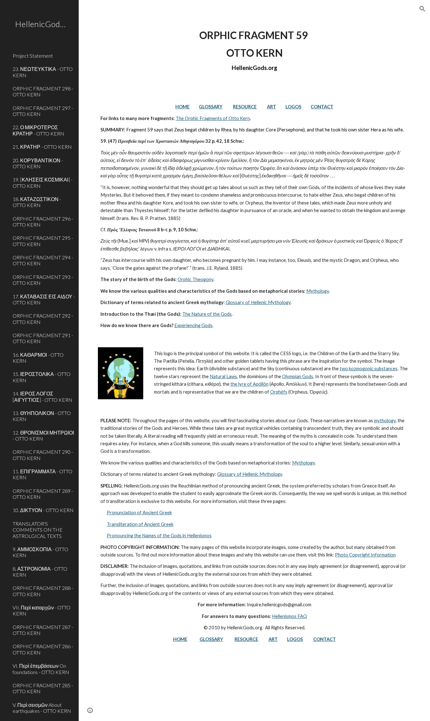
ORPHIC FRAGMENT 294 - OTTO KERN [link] (43, 260)
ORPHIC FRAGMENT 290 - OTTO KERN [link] (43, 455)
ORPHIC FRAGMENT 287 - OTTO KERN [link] (43, 630)
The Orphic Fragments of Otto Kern (213, 118)
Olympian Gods (297, 376)
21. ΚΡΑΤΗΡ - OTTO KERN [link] (42, 147)
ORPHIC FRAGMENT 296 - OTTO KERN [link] (43, 222)
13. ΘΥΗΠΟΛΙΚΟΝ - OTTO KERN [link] (42, 416)
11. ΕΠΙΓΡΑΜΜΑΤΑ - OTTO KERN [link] (42, 474)
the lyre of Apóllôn (249, 384)
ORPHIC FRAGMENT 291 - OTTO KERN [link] (43, 338)
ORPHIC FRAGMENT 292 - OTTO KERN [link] (43, 319)
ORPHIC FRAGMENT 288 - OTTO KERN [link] (43, 591)
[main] (254, 50)
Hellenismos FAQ (289, 616)
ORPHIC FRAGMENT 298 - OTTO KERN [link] (43, 91)
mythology (385, 420)
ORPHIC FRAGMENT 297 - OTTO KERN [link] (43, 111)
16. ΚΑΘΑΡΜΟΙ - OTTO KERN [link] (38, 358)
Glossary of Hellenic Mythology (258, 302)
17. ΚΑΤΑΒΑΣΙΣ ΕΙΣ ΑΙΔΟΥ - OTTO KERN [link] (44, 299)
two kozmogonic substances (369, 368)
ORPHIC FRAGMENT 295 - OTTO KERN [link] (43, 241)
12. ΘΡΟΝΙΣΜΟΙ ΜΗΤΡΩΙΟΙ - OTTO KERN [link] (43, 435)
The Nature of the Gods (207, 314)
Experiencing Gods (193, 325)
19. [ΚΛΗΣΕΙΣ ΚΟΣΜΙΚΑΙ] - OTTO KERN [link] (42, 182)
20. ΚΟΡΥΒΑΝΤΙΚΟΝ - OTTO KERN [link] (38, 163)
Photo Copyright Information (365, 554)
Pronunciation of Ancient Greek (139, 512)
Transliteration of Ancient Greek (140, 524)
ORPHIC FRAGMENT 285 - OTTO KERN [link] (43, 688)
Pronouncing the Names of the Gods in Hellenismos (159, 535)
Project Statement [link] (33, 56)
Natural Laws (223, 376)
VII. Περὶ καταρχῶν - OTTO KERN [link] (42, 610)
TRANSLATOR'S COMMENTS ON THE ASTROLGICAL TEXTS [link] (38, 530)
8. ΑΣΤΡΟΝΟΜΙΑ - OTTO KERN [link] (40, 572)
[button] (422, 8)
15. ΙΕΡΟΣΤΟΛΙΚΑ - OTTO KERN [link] (42, 377)
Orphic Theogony (195, 279)
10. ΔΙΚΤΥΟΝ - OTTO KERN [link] (43, 510)
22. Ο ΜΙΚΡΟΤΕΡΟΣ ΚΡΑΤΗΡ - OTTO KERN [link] (38, 130)
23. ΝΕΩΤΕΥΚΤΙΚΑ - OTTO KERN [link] (43, 72)
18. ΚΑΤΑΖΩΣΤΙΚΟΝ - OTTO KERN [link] (37, 202)
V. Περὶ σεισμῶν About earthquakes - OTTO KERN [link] (42, 708)
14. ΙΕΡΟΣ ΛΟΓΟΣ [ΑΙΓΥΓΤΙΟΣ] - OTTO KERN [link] (42, 396)
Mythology (317, 291)
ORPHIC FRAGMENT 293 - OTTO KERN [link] (43, 280)
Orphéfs (278, 392)
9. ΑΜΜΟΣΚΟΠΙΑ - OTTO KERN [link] (40, 552)
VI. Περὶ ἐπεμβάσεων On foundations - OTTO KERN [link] (41, 669)
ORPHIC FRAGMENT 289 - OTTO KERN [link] (43, 494)
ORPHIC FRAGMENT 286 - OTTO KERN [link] (43, 649)
